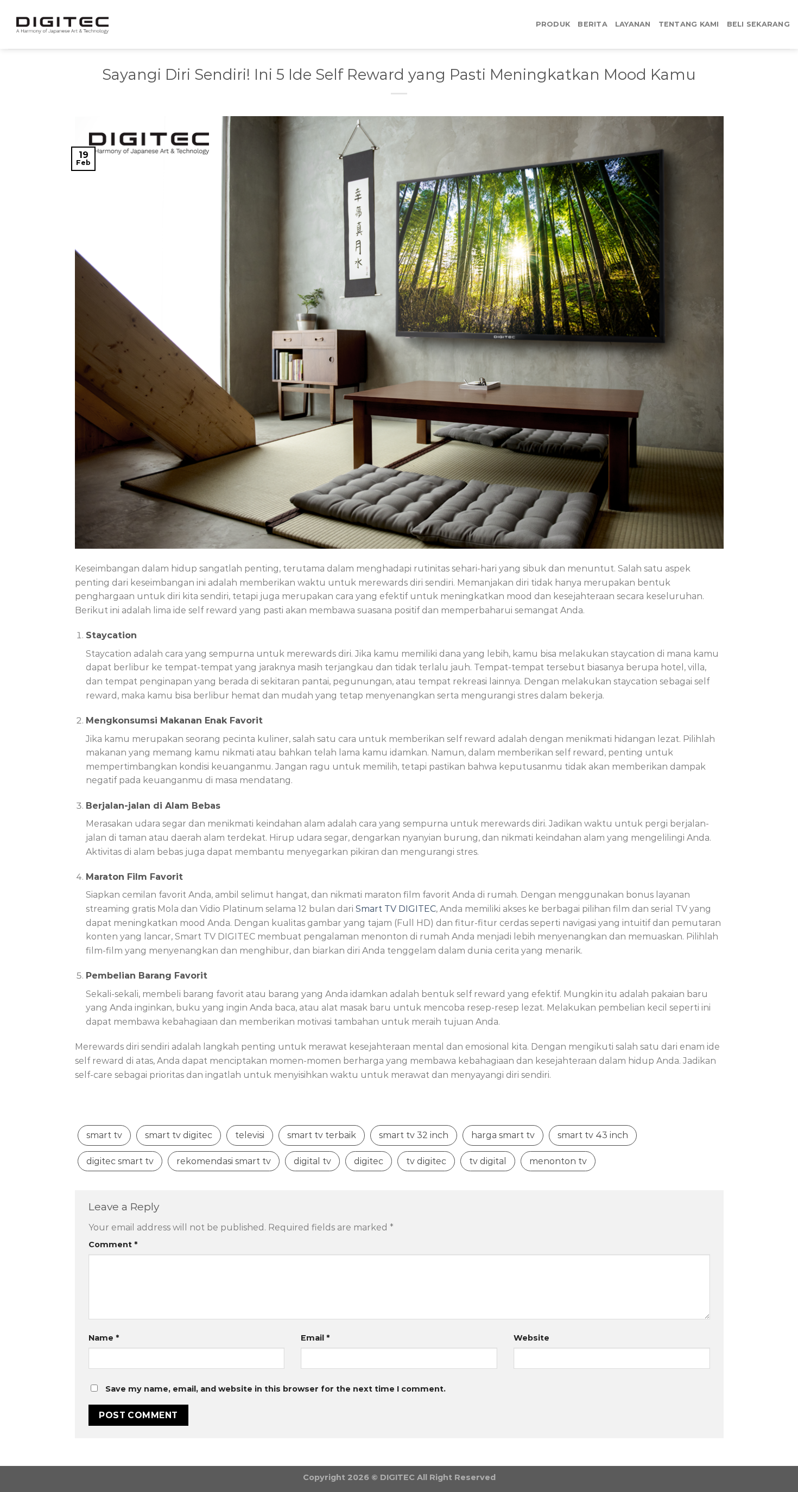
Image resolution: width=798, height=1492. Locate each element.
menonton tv (558, 1161)
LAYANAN (633, 24)
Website (531, 1338)
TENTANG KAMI (688, 24)
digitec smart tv (120, 1161)
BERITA (592, 24)
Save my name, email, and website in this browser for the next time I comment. (275, 1389)
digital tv (312, 1161)
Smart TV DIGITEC (396, 909)
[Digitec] (62, 24)
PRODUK (553, 24)
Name (103, 1338)
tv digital (487, 1161)
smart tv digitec (178, 1135)
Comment (112, 1244)
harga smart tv (503, 1135)
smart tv (104, 1135)
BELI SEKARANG (758, 24)
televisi (249, 1135)
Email (315, 1338)
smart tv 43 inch (593, 1135)
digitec (368, 1161)
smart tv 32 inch (413, 1135)
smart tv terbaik (321, 1135)
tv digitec (426, 1161)
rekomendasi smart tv (223, 1161)
